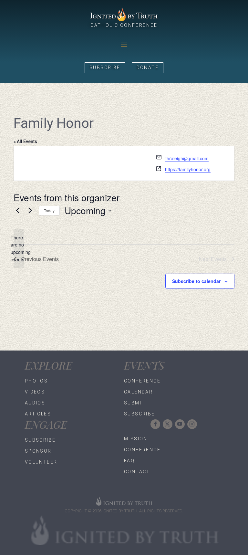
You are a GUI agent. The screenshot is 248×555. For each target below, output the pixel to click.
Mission (136, 438)
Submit (134, 402)
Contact (137, 471)
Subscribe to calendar (196, 281)
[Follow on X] (167, 424)
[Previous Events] (17, 211)
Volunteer (41, 462)
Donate (148, 67)
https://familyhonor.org (188, 169)
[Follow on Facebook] (155, 424)
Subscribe (104, 67)
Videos (35, 391)
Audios (35, 402)
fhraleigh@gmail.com (187, 158)
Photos (36, 380)
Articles (38, 413)
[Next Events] (30, 211)
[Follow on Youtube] (180, 424)
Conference (142, 380)
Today (49, 210)
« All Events (25, 141)
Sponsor (38, 451)
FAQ (129, 460)
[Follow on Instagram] (192, 424)
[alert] (19, 248)
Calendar (138, 391)
